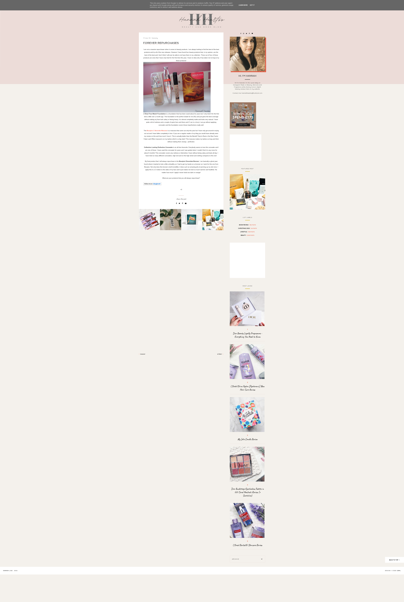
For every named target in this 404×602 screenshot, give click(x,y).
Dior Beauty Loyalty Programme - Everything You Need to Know (247, 335)
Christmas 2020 (247, 228)
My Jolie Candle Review (247, 439)
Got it (252, 5)
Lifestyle (247, 232)
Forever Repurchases (161, 42)
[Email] (185, 203)
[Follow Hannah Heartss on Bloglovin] (181, 183)
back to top (394, 560)
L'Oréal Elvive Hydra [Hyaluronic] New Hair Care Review (247, 388)
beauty (155, 38)
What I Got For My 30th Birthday (247, 191)
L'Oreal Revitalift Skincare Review (247, 545)
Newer (143, 354)
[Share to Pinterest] (182, 203)
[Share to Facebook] (176, 203)
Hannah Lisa (8, 570)
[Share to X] (180, 203)
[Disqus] (181, 268)
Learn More (243, 5)
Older (220, 354)
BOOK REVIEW (247, 225)
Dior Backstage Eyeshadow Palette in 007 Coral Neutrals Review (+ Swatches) (247, 492)
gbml (399, 570)
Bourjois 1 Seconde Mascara (157, 130)
